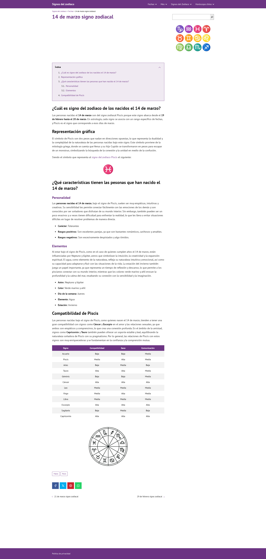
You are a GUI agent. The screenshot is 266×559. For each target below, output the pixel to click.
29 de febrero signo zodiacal (149, 496)
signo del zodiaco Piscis (104, 157)
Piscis (64, 474)
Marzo (56, 474)
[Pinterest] (70, 485)
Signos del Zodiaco (180, 4)
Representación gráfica (72, 77)
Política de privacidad (61, 553)
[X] (63, 485)
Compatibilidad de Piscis (72, 95)
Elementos (71, 90)
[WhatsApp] (78, 485)
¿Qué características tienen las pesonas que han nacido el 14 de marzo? (95, 81)
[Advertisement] (108, 40)
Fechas (151, 4)
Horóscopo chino (203, 4)
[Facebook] (55, 485)
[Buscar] (212, 17)
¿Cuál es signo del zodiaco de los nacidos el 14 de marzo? (88, 72)
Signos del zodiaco (63, 4)
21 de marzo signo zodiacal (66, 496)
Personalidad (72, 86)
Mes (163, 4)
